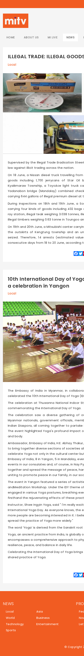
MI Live (52, 37)
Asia (39, 611)
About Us (31, 37)
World (10, 618)
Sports (11, 630)
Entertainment (47, 624)
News (70, 37)
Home (10, 37)
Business (43, 618)
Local (12, 65)
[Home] (15, 21)
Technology (15, 624)
